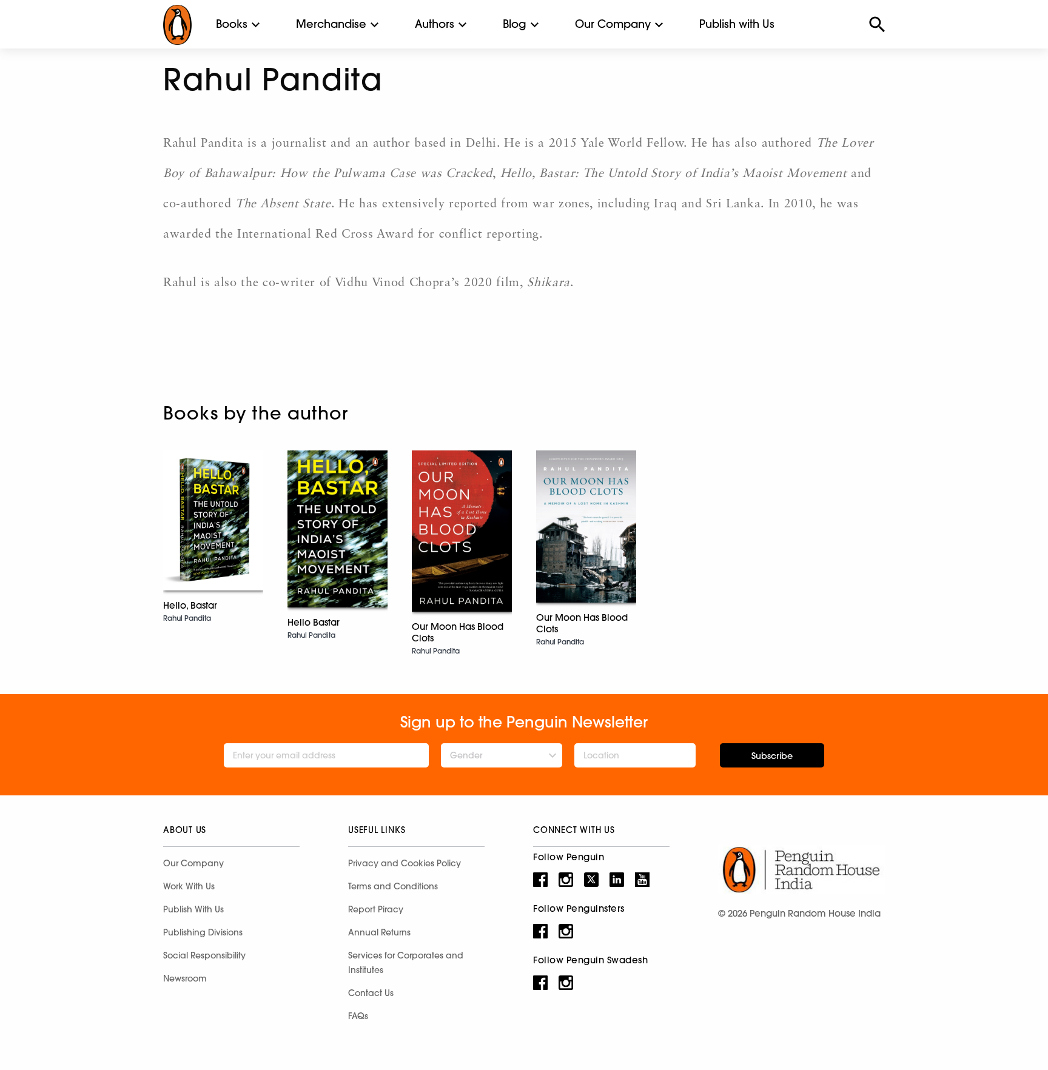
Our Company (613, 24)
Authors (434, 24)
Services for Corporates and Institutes (405, 962)
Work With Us (189, 886)
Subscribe (772, 756)
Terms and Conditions (393, 886)
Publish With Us (193, 909)
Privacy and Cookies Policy (404, 863)
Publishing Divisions (203, 932)
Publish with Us (736, 24)
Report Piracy (375, 909)
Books (231, 24)
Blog (514, 24)
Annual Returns (379, 932)
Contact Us (371, 993)
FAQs (358, 1016)
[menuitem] (232, 24)
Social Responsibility (204, 955)
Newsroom (185, 978)
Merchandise (331, 24)
